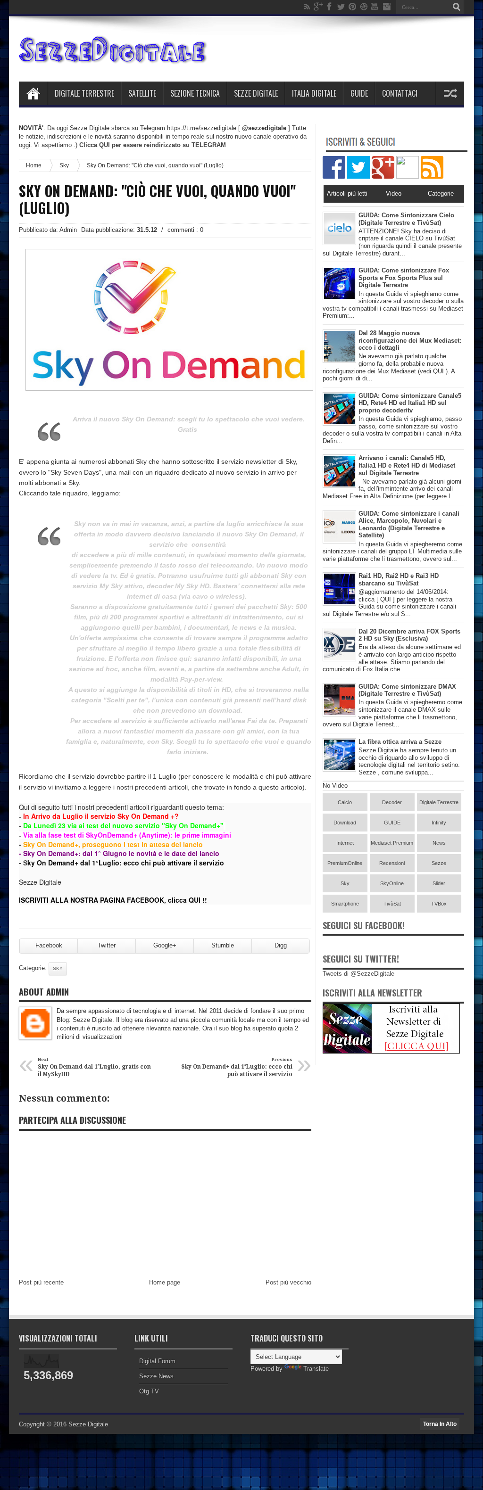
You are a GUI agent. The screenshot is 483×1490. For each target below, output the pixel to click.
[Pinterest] (352, 6)
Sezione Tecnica (195, 93)
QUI (194, 900)
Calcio (345, 802)
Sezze (439, 863)
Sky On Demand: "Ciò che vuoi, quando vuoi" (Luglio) (157, 199)
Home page (164, 1282)
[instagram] (386, 6)
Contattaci (399, 93)
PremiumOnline (344, 863)
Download (344, 822)
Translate (316, 1368)
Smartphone (345, 903)
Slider (439, 883)
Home (33, 93)
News (439, 843)
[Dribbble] (363, 6)
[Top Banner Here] (391, 1051)
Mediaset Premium (392, 843)
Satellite (142, 93)
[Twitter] (341, 6)
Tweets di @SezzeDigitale (358, 973)
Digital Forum (157, 1361)
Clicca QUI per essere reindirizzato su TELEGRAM (152, 144)
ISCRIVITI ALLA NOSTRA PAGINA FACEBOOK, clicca (104, 900)
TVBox (439, 903)
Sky (64, 165)
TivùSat (392, 903)
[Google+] (318, 6)
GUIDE (392, 822)
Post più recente (41, 1282)
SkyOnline (392, 883)
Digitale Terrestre (84, 93)
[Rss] (307, 6)
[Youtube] (375, 6)
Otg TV (149, 1391)
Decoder (392, 802)
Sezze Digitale (256, 93)
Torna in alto (440, 1424)
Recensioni (392, 863)
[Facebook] (329, 6)
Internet (345, 843)
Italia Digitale (314, 93)
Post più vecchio (288, 1282)
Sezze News (156, 1376)
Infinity (439, 822)
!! (203, 900)
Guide (359, 93)
